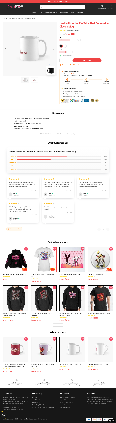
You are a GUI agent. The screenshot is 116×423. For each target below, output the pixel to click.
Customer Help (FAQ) (66, 407)
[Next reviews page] (107, 229)
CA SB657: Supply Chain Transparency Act (43, 407)
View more (58, 325)
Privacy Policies (36, 402)
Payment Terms (64, 400)
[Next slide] (54, 49)
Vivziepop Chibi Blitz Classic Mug (70, 364)
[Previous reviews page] (99, 229)
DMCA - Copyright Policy (38, 405)
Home (5, 18)
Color (61, 43)
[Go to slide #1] (25, 80)
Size (60, 49)
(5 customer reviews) (73, 30)
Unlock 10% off (3, 415)
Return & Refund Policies (66, 402)
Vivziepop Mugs (30, 18)
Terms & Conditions (37, 400)
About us (34, 397)
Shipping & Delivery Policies (67, 397)
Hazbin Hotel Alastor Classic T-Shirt (99, 313)
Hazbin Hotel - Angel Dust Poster (69, 274)
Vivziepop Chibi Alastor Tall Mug (98, 364)
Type (60, 37)
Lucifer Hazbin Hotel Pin (95, 274)
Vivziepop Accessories (16, 18)
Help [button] (113, 420)
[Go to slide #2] (34, 80)
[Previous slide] (6, 49)
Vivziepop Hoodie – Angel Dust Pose (14, 274)
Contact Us (63, 405)
